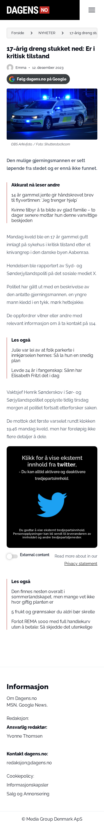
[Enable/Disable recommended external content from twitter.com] (12, 556)
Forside (17, 33)
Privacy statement (80, 563)
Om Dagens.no (22, 698)
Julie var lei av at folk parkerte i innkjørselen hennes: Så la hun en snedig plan (52, 355)
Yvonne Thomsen (24, 736)
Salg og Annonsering (28, 793)
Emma (21, 67)
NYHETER (47, 33)
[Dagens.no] (43, 10)
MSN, (13, 705)
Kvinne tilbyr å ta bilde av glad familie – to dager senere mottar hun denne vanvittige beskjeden (54, 215)
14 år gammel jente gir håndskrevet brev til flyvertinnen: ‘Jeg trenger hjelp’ (52, 197)
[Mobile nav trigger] (91, 10)
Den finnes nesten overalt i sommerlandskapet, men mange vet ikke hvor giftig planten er (53, 597)
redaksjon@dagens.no (29, 762)
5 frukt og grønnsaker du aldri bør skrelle (53, 611)
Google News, (33, 705)
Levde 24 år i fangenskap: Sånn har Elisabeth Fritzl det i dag (46, 373)
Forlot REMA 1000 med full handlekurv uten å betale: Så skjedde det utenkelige (51, 624)
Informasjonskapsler (28, 785)
